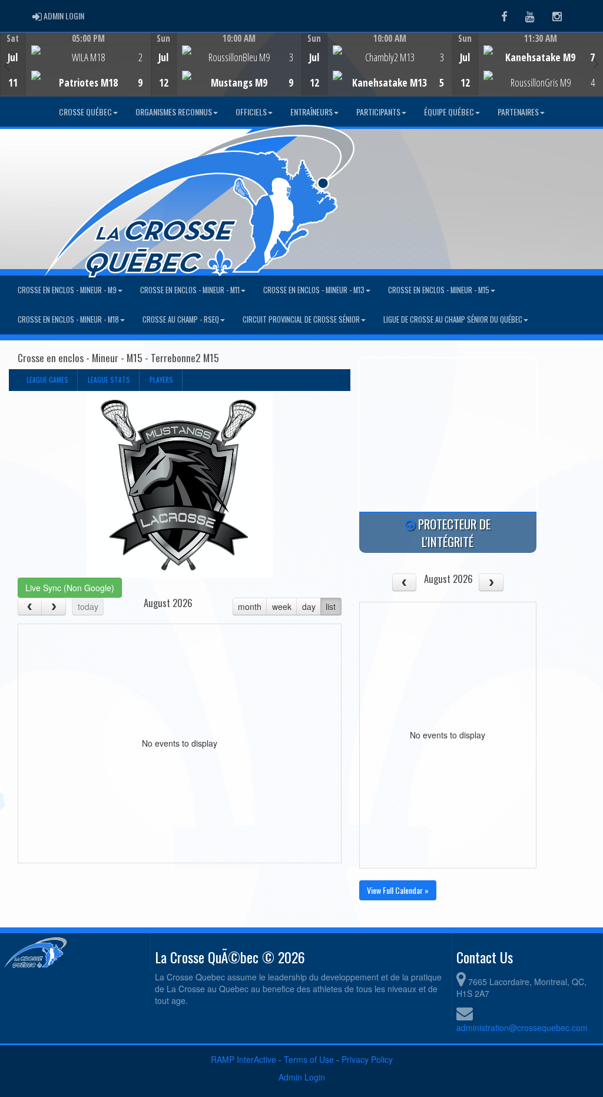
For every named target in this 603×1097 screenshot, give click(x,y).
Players (161, 379)
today (88, 606)
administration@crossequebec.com (522, 1027)
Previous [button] (7, 65)
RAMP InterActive (243, 1059)
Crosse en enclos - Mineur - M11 (190, 290)
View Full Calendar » (398, 890)
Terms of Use (309, 1059)
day (309, 606)
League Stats (109, 379)
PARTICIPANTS (378, 111)
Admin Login (302, 1077)
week (281, 606)
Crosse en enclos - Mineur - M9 (67, 290)
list (331, 606)
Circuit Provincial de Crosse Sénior (301, 319)
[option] (75, 64)
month (249, 606)
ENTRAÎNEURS (311, 111)
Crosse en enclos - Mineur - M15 (438, 290)
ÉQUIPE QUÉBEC (449, 111)
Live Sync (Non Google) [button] (69, 588)
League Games (47, 379)
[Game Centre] (75, 73)
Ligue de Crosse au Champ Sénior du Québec (452, 319)
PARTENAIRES (518, 111)
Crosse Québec (85, 111)
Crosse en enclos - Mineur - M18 (68, 319)
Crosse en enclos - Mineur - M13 (314, 290)
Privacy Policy (367, 1059)
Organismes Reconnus (173, 111)
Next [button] (596, 63)
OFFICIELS (251, 111)
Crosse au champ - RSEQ (181, 319)
